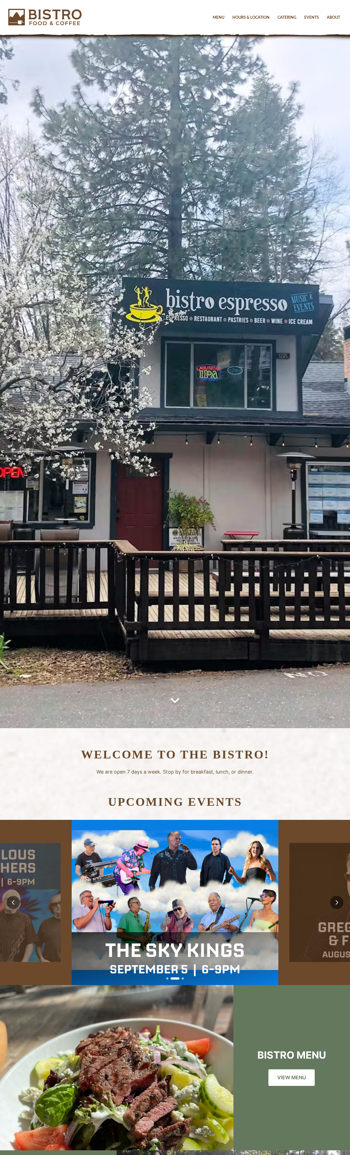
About (333, 18)
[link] (175, 902)
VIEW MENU (291, 1077)
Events (311, 18)
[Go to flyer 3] (183, 978)
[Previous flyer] (13, 902)
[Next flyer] (336, 902)
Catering (287, 18)
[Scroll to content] (175, 702)
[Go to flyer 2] (175, 978)
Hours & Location (251, 18)
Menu (218, 18)
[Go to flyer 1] (167, 978)
